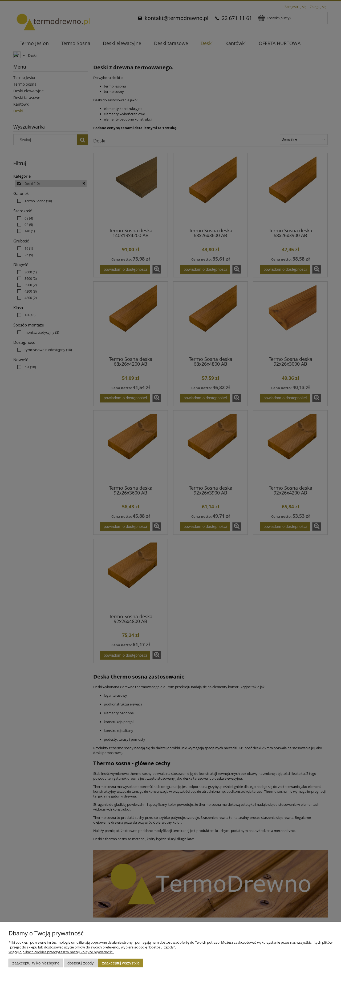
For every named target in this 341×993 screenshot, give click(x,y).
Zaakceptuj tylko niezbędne (35, 963)
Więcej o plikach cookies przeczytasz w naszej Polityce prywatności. (61, 952)
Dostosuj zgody (80, 963)
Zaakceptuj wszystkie (121, 963)
